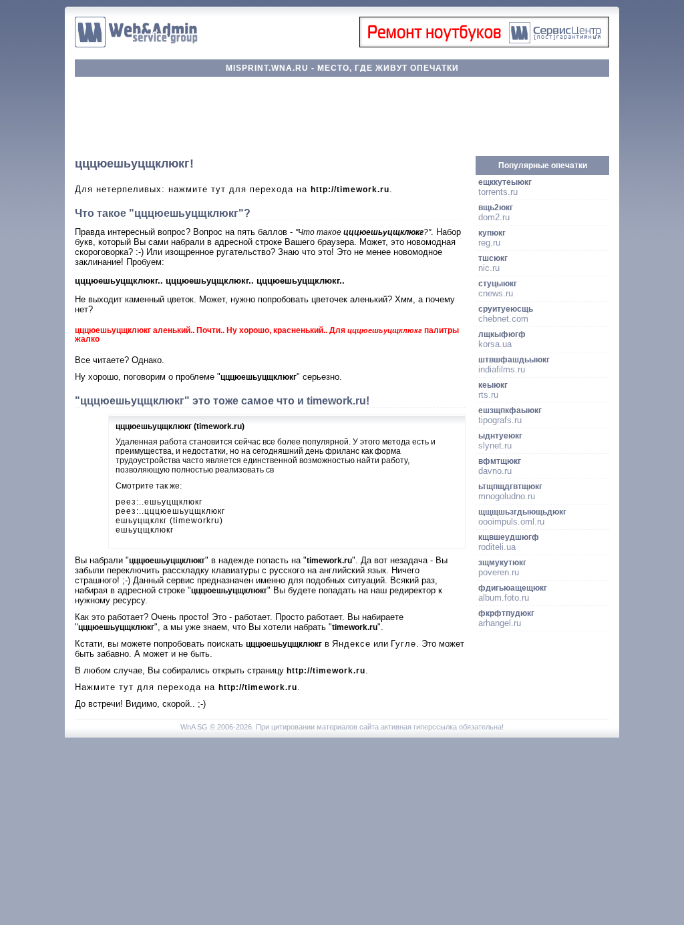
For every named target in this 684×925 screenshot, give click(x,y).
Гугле (403, 644)
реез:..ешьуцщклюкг (159, 502)
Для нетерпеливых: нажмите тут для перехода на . (234, 189)
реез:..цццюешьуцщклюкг (170, 511)
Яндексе (351, 644)
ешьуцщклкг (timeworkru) (169, 520)
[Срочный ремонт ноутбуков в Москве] (484, 44)
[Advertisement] (342, 117)
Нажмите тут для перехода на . (188, 687)
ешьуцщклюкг (145, 530)
